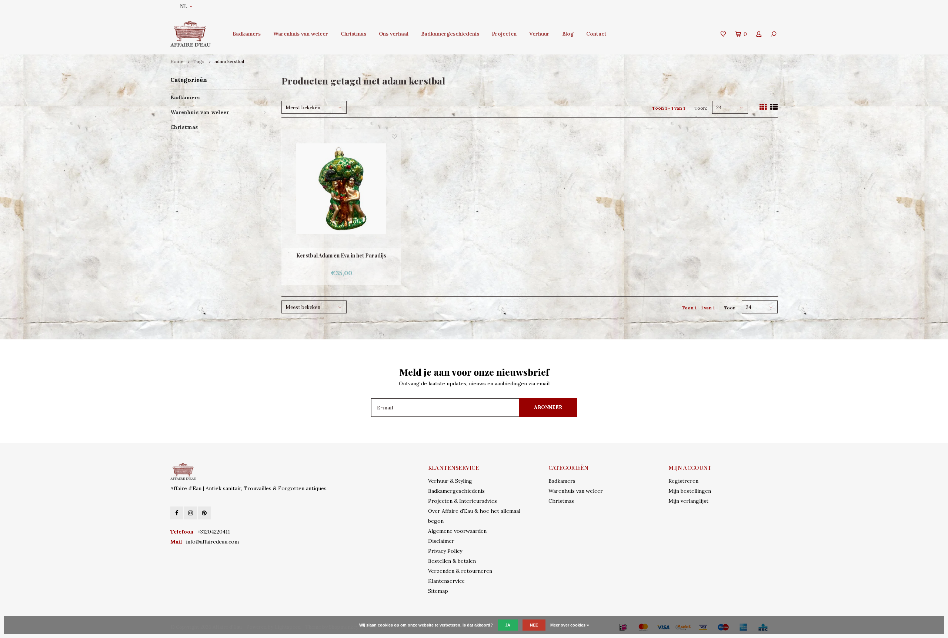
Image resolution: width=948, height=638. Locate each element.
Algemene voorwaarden (457, 531)
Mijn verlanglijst (688, 501)
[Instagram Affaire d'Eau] (190, 512)
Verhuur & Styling (450, 481)
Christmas (353, 33)
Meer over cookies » (569, 625)
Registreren (683, 481)
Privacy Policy (445, 551)
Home (176, 61)
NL (183, 6)
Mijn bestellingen (689, 491)
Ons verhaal (393, 33)
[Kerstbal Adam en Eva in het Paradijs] (341, 188)
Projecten (504, 33)
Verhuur (539, 33)
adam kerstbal (229, 61)
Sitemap (438, 591)
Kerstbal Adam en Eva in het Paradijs (341, 255)
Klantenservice (446, 581)
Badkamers (247, 33)
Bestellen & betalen (452, 561)
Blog (568, 33)
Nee (534, 625)
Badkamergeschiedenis (450, 33)
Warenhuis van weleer (300, 33)
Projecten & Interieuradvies (462, 501)
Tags (198, 61)
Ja (507, 625)
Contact (596, 33)
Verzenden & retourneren (460, 571)
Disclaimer (441, 541)
